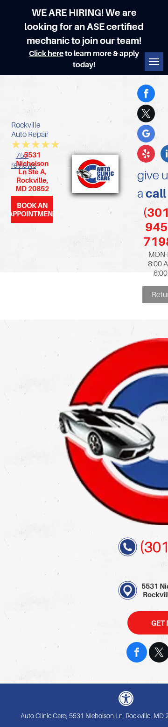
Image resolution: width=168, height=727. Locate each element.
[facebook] (146, 95)
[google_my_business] (146, 135)
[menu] (154, 61)
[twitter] (146, 115)
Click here (46, 53)
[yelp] (146, 155)
